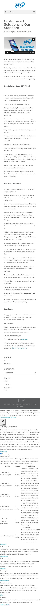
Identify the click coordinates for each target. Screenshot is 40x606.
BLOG (5, 361)
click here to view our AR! (19, 348)
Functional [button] (3, 544)
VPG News (27, 32)
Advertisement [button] (4, 581)
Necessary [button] (3, 451)
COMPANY (7, 364)
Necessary (5, 454)
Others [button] (2, 595)
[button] (33, 13)
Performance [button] (4, 556)
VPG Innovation (18, 32)
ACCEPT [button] (13, 418)
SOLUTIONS (7, 387)
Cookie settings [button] (5, 418)
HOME (6, 381)
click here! (24, 339)
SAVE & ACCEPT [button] (4, 605)
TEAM (5, 390)
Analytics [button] (3, 568)
